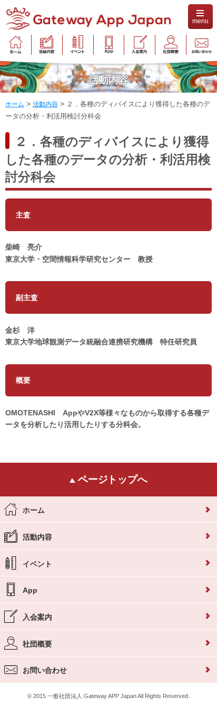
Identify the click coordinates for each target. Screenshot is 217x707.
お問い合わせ (45, 670)
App (30, 590)
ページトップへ (111, 479)
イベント (37, 563)
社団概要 (37, 643)
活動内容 (37, 536)
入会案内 (37, 617)
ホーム (34, 510)
